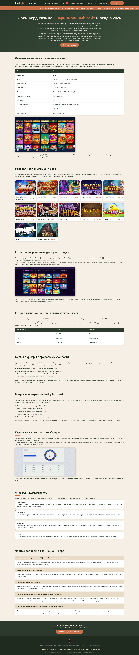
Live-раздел (80, 3)
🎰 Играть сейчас (69, 45)
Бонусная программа (51, 3)
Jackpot (64, 3)
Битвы (73, 3)
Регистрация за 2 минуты (69, 632)
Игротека (89, 3)
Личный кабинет (102, 3)
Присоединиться (117, 3)
